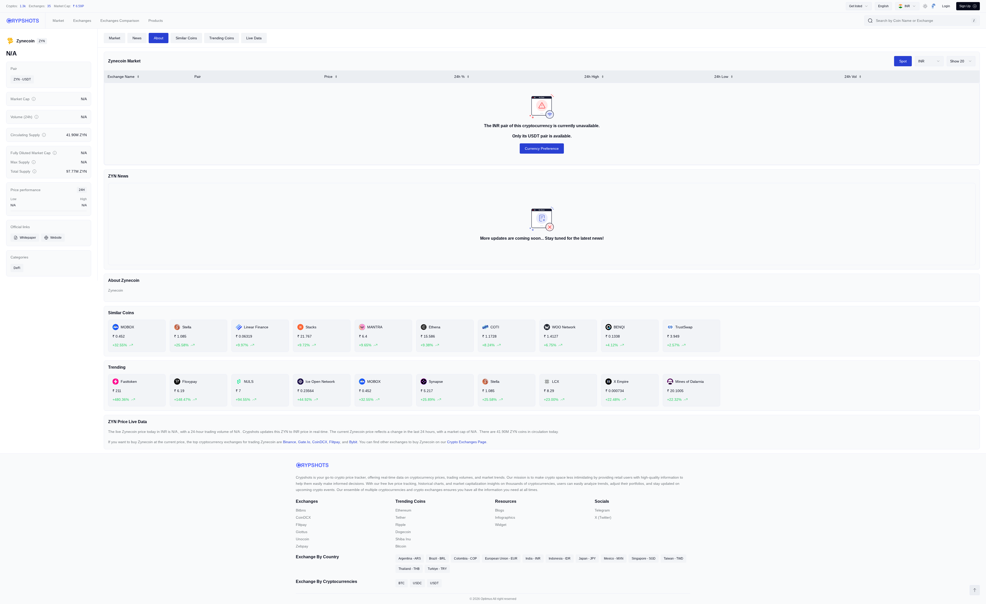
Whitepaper (28, 237)
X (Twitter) (603, 517)
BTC (402, 583)
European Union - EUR (501, 558)
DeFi (17, 268)
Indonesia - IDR (560, 558)
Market (58, 20)
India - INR (533, 558)
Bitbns (301, 510)
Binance (289, 442)
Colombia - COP (465, 558)
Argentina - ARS (410, 558)
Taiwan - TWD (673, 558)
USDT (434, 583)
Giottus (301, 532)
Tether (400, 517)
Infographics (505, 517)
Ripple (400, 525)
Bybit (353, 442)
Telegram (602, 510)
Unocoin (302, 539)
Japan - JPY (587, 558)
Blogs (499, 510)
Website (56, 237)
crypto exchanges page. (467, 442)
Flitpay (334, 442)
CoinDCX (319, 442)
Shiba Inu (403, 539)
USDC (417, 583)
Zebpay (302, 546)
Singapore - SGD (644, 558)
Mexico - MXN (613, 558)
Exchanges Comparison (119, 20)
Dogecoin (403, 532)
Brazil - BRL (437, 558)
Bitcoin (400, 546)
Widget (500, 525)
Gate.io (304, 442)
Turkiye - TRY (437, 569)
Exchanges (82, 20)
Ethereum (403, 510)
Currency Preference (542, 148)
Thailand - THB (409, 569)
